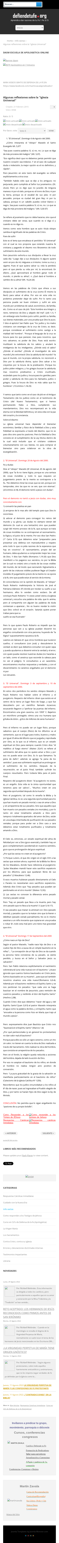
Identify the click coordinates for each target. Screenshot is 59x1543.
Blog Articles (14, 1405)
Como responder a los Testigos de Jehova (22, 1215)
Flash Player (27, 1155)
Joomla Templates (19, 1531)
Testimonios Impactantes (15, 1254)
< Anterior (10, 1133)
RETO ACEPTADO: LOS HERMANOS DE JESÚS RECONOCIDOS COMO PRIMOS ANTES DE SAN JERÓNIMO (28, 1313)
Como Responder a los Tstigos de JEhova (16, 1115)
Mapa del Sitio (13, 1514)
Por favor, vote (10, 130)
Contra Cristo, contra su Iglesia (17, 1241)
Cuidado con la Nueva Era (15, 1202)
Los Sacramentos (11, 1235)
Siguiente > (48, 1133)
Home (10, 40)
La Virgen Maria (10, 1228)
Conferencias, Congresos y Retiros (24, 1469)
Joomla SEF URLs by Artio (10, 1140)
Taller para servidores (36, 1454)
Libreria (6, 1260)
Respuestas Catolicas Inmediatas (18, 1196)
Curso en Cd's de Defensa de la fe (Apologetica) (25, 1222)
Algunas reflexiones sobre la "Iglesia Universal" (25, 99)
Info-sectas (20, 40)
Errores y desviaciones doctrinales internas (23, 1248)
